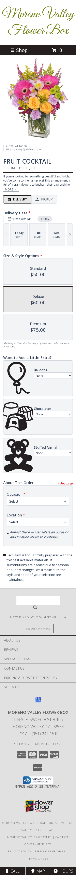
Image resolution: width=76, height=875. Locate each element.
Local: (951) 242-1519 (38, 733)
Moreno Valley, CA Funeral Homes (29, 823)
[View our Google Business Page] (38, 701)
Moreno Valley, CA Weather (29, 837)
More (9, 189)
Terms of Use (38, 858)
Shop (22, 50)
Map (39, 871)
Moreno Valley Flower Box (38, 22)
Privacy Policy (19, 851)
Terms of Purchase (50, 851)
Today (45, 219)
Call (14, 871)
